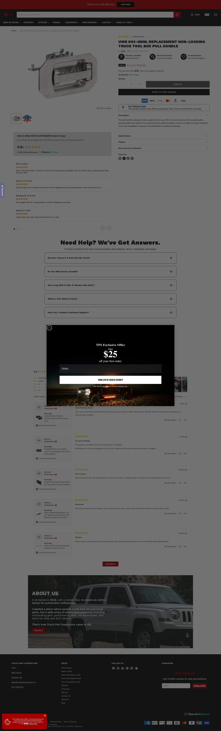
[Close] (45, 715)
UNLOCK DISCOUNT (110, 380)
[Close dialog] (49, 328)
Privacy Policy (33, 723)
